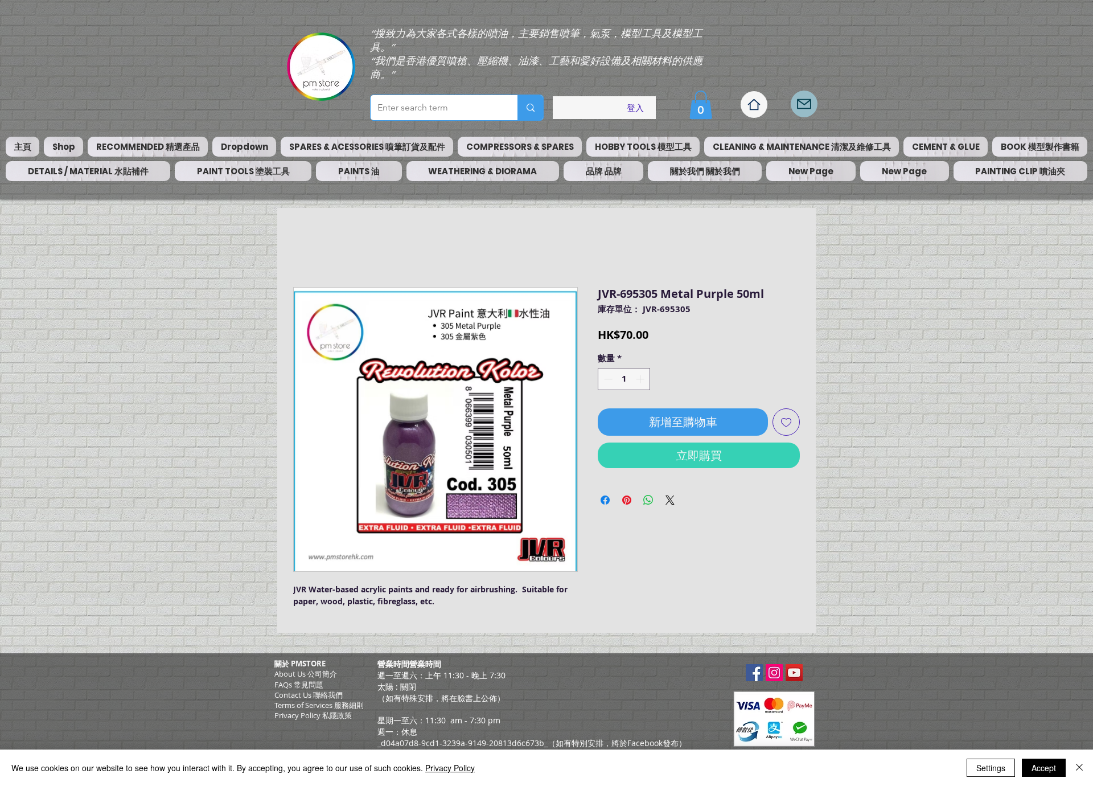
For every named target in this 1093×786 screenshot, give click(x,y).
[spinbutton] (624, 379)
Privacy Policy (450, 767)
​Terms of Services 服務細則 (319, 705)
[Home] (754, 104)
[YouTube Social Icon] (794, 672)
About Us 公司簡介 (305, 674)
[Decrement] (607, 379)
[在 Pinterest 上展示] (627, 500)
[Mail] (804, 104)
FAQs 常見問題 (298, 684)
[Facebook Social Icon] (754, 672)
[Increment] (641, 379)
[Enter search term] (530, 107)
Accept (1044, 767)
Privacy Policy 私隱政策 (313, 715)
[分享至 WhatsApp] (648, 500)
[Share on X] (670, 500)
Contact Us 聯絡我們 (308, 695)
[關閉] (1079, 768)
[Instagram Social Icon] (774, 672)
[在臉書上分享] (605, 500)
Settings (990, 767)
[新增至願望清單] (786, 422)
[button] (701, 105)
